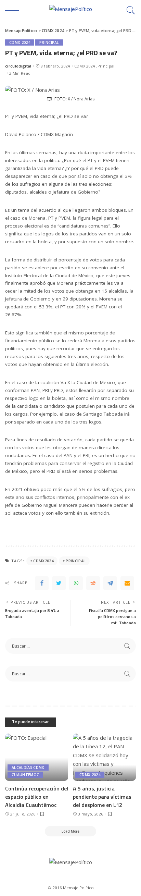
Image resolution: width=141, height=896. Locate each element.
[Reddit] (93, 583)
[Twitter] (59, 583)
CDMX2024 (43, 560)
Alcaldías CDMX (28, 767)
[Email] (127, 583)
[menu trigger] (13, 10)
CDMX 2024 (19, 42)
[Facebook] (42, 583)
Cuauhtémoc (25, 774)
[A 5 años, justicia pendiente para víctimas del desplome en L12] (104, 757)
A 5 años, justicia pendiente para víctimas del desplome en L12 (102, 796)
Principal (49, 42)
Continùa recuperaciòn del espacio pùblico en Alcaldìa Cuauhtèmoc (36, 796)
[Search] (129, 10)
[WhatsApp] (76, 583)
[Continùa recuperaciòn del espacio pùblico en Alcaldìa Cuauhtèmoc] (36, 757)
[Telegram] (110, 583)
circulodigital (18, 66)
